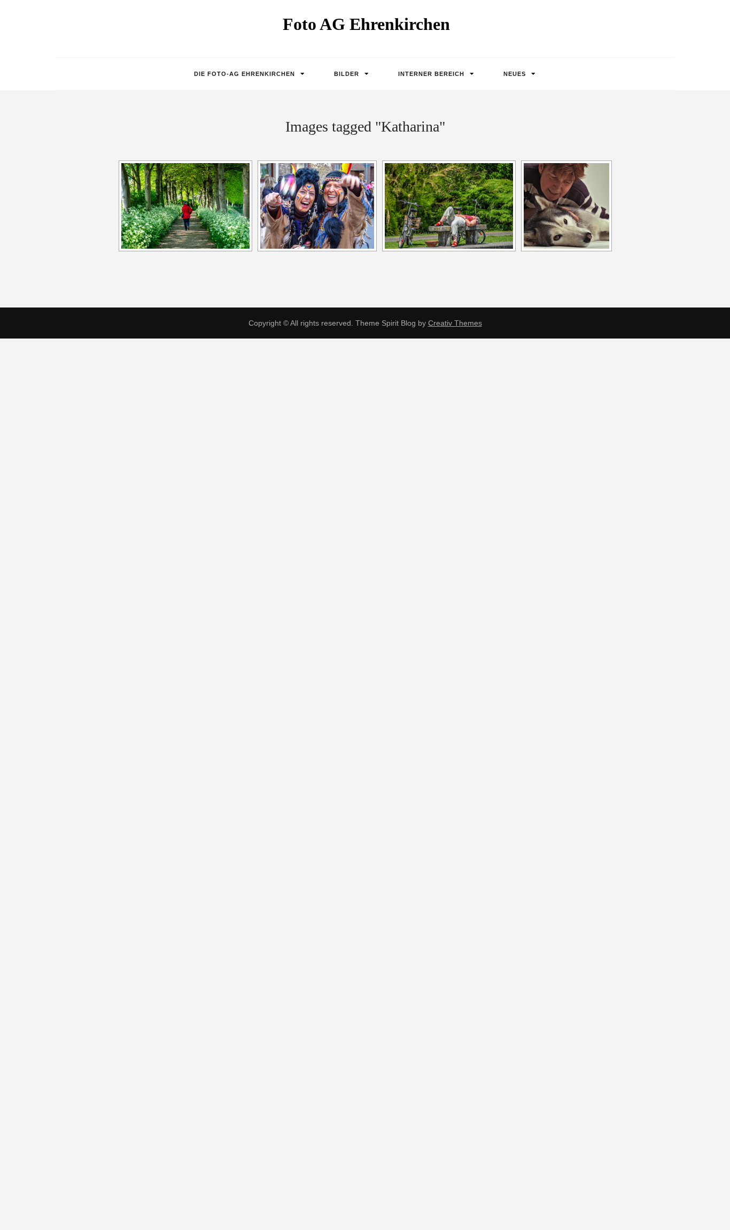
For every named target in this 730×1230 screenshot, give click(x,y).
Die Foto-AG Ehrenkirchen (244, 74)
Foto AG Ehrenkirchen (366, 24)
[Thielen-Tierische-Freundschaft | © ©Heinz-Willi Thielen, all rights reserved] (566, 206)
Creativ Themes (455, 323)
